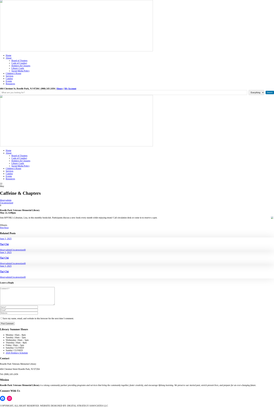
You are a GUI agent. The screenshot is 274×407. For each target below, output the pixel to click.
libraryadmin (5, 200)
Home (8, 55)
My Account (70, 88)
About (8, 58)
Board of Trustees (19, 60)
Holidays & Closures (20, 65)
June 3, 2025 (6, 238)
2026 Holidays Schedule (17, 353)
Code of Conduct (19, 63)
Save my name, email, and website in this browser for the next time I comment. (38, 318)
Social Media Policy (20, 71)
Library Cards (17, 68)
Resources (10, 83)
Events (9, 81)
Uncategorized (6, 203)
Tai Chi (4, 244)
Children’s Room (13, 73)
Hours (60, 88)
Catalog (9, 78)
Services (9, 76)
